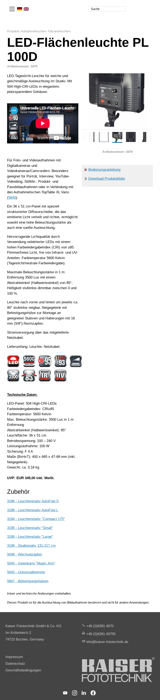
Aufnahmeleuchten (33, 31)
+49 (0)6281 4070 (100, 626)
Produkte (13, 31)
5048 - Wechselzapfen (24, 554)
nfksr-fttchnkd (106, 642)
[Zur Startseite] (134, 6)
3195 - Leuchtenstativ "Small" (30, 528)
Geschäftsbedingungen (23, 670)
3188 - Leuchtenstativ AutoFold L (32, 510)
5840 (12, 198)
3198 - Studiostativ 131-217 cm (31, 546)
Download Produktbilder (106, 179)
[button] (12, 9)
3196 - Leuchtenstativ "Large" (30, 537)
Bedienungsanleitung (104, 170)
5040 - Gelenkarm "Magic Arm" (31, 563)
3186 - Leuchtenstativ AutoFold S (33, 501)
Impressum (14, 657)
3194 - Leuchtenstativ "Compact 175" (36, 519)
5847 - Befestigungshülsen (27, 581)
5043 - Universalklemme (26, 572)
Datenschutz (15, 664)
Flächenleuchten (59, 31)
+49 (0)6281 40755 (100, 634)
